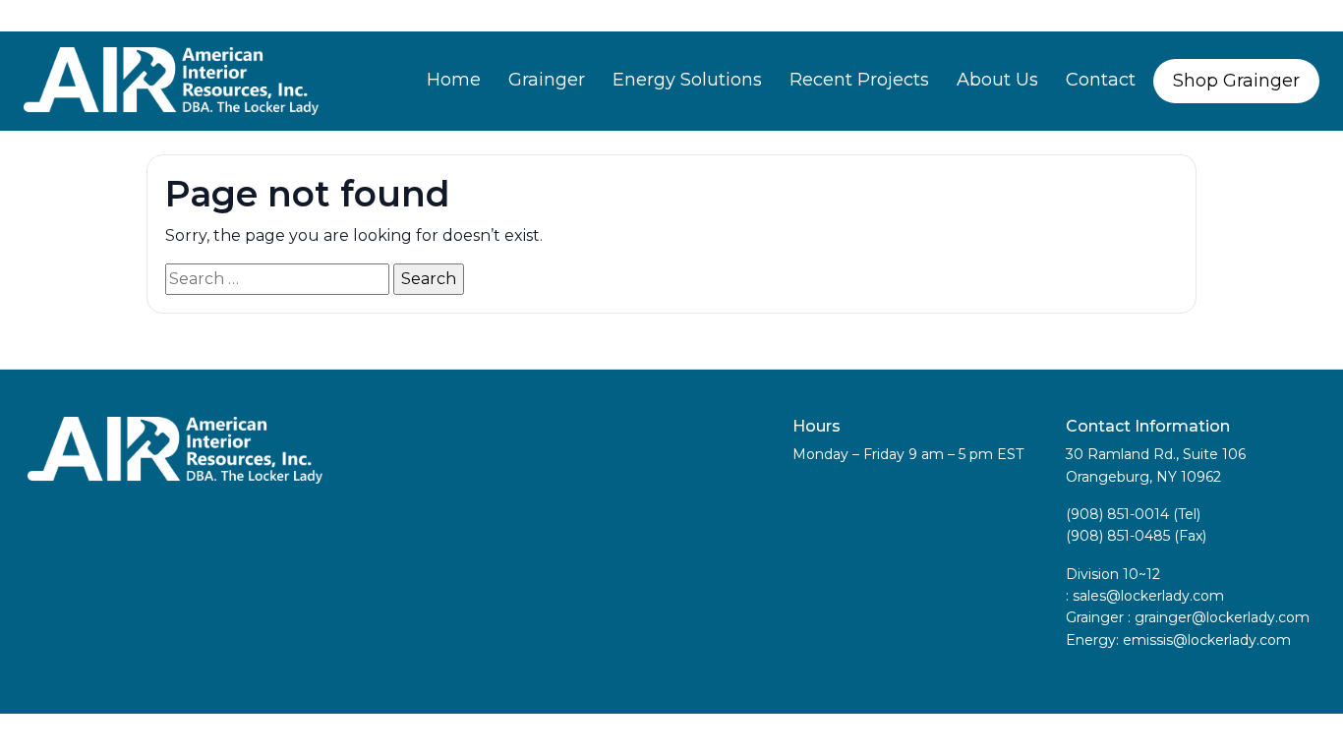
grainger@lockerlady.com (1222, 617)
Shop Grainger (1236, 80)
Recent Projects (859, 79)
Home (454, 79)
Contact (1101, 79)
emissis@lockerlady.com (1207, 640)
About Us (997, 79)
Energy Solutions (687, 79)
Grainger (546, 79)
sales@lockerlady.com (1148, 596)
